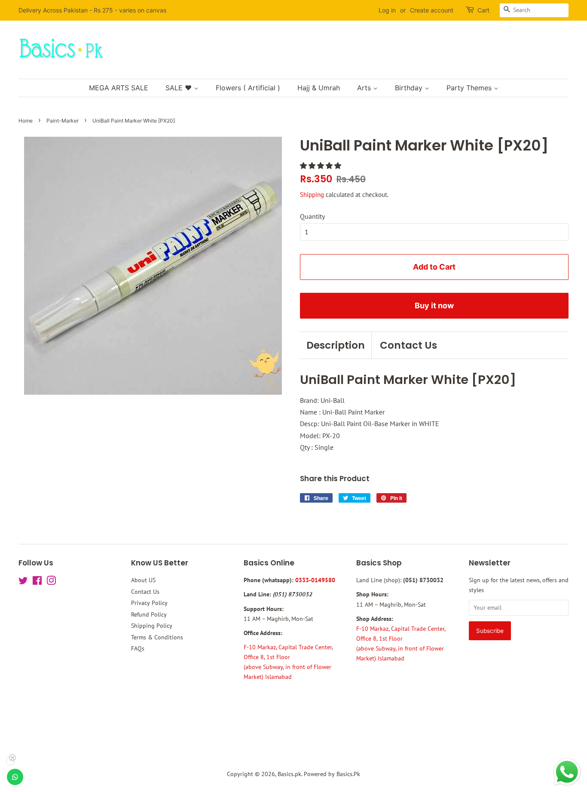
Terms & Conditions (157, 637)
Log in (387, 10)
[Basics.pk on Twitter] (23, 582)
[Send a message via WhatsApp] (567, 772)
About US (143, 580)
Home (25, 120)
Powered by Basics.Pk (332, 774)
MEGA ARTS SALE (118, 87)
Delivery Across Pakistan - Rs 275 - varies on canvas (92, 10)
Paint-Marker (62, 120)
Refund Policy (149, 614)
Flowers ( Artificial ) (248, 87)
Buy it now (434, 305)
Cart (483, 10)
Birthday (410, 87)
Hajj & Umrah (318, 87)
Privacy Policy (149, 603)
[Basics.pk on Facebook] (37, 582)
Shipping (312, 194)
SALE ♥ (179, 87)
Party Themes (470, 87)
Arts (365, 87)
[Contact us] (15, 777)
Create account (431, 10)
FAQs (137, 648)
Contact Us (408, 345)
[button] (321, 165)
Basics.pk (289, 774)
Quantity (312, 216)
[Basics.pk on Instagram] (51, 582)
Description (335, 345)
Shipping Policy (151, 625)
